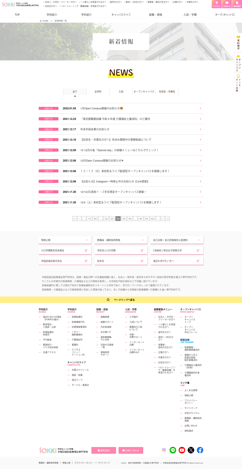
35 (123, 218)
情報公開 (189, 395)
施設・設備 (77, 374)
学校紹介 (52, 14)
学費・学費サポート (135, 336)
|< (74, 218)
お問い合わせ (191, 425)
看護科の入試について (135, 328)
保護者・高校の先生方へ (158, 1)
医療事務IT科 (78, 321)
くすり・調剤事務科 (77, 333)
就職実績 (105, 316)
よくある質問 (191, 390)
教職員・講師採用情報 (193, 419)
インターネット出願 (136, 343)
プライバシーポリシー (191, 402)
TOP (17, 14)
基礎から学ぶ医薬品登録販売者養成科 (191, 357)
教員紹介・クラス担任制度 (50, 346)
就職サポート (107, 321)
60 (152, 218)
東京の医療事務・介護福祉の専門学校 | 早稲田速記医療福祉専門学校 (157, 462)
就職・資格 (155, 14)
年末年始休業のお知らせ (94, 129)
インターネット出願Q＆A (136, 351)
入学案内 (133, 316)
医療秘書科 (77, 316)
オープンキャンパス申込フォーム (191, 329)
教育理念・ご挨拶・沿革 (49, 326)
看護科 (75, 344)
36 (129, 218)
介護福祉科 (77, 339)
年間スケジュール (80, 369)
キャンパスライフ (76, 362)
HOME (45, 20)
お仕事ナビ (106, 331)
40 (140, 218)
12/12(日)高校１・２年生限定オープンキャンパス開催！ (113, 192)
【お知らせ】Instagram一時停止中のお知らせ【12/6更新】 (115, 181)
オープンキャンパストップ (190, 319)
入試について (135, 321)
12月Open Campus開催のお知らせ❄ (101, 160)
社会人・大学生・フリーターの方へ (61, 1)
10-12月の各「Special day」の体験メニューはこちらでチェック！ (119, 150)
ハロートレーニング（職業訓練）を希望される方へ (83, 6)
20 (95, 218)
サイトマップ (191, 407)
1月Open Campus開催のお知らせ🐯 (101, 108)
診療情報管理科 (79, 326)
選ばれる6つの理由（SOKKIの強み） (52, 318)
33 (112, 218)
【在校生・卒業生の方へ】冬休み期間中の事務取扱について (115, 139)
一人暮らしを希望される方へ (93, 1)
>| (167, 218)
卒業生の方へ (192, 1)
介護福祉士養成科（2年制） (193, 366)
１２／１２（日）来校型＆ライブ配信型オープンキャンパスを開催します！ (125, 171)
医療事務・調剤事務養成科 (192, 348)
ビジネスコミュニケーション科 (78, 352)
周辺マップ (77, 379)
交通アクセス (49, 352)
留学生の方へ (115, 1)
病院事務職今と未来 (106, 338)
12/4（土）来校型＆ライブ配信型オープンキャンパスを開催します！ (121, 202)
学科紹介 (86, 14)
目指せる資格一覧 (107, 346)
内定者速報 (106, 326)
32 (106, 218)
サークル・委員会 (80, 384)
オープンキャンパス (190, 309)
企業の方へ (178, 1)
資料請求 (189, 430)
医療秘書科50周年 (48, 333)
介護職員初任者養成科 (192, 374)
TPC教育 (47, 339)
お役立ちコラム (192, 413)
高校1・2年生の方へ (134, 1)
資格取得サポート (105, 353)
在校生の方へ (51, 6)
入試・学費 (190, 14)
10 (89, 218)
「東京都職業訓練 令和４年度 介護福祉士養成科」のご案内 (115, 119)
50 (146, 218)
